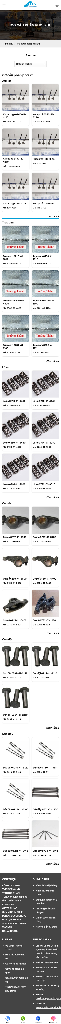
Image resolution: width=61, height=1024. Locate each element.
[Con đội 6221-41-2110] (45, 656)
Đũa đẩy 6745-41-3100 (15, 809)
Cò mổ (6, 503)
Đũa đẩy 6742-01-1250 (45, 809)
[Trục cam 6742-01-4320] (15, 283)
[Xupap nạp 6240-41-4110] (15, 97)
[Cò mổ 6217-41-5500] (15, 520)
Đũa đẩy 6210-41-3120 (15, 767)
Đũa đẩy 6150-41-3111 (45, 767)
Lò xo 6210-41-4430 (14, 401)
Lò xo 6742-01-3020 (44, 484)
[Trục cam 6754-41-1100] (15, 328)
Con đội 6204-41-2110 (15, 714)
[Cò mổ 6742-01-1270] (45, 603)
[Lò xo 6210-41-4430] (15, 384)
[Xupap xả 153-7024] (45, 142)
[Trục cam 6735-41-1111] (45, 328)
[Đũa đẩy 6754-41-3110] (45, 833)
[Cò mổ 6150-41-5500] (15, 561)
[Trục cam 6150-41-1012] (45, 239)
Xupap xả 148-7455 (43, 203)
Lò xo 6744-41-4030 (44, 442)
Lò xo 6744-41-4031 (14, 484)
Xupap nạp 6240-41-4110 (14, 116)
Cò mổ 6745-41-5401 (14, 620)
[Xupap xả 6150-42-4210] (15, 142)
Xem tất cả (53, 216)
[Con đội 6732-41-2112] (15, 656)
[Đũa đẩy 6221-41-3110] (15, 833)
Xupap (6, 80)
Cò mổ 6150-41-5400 (44, 578)
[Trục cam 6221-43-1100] (45, 283)
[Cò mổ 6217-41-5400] (45, 520)
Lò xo (5, 367)
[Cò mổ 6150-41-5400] (45, 561)
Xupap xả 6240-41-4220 (43, 116)
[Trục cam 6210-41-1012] (15, 239)
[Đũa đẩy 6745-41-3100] (15, 792)
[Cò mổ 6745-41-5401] (15, 603)
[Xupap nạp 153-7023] (15, 186)
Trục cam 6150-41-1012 (43, 258)
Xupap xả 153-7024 (43, 159)
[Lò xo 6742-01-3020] (45, 467)
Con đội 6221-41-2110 (45, 673)
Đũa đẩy (7, 734)
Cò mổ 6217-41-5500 (14, 537)
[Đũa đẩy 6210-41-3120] (15, 750)
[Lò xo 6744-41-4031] (15, 467)
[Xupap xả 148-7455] (45, 186)
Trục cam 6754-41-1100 (13, 347)
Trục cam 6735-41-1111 (43, 347)
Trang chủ (7, 43)
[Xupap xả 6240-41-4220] (45, 97)
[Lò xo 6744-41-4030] (45, 425)
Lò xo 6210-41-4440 (44, 401)
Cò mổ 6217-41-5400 (44, 537)
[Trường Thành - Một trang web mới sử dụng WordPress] (30, 5)
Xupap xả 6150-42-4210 (13, 160)
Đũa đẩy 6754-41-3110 (45, 851)
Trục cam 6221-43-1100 (43, 302)
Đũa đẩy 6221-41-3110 (15, 851)
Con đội (7, 639)
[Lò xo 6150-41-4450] (15, 425)
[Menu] (4, 5)
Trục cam (8, 222)
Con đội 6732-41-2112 (15, 673)
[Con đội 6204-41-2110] (15, 697)
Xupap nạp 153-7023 (14, 203)
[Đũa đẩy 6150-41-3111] (45, 750)
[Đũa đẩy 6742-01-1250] (45, 792)
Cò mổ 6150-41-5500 (15, 578)
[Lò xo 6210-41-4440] (45, 384)
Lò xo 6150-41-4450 (14, 442)
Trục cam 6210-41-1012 (13, 258)
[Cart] (57, 5)
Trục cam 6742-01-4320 (13, 302)
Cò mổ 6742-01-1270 (44, 620)
